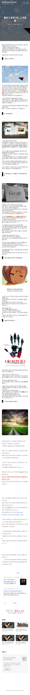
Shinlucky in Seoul (9, 2)
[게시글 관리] (9, 603)
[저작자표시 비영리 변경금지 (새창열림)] (20, 603)
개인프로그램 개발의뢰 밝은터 (13, 591)
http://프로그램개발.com (10, 588)
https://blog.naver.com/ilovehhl (12, 577)
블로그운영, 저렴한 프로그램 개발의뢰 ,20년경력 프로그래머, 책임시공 (15, 594)
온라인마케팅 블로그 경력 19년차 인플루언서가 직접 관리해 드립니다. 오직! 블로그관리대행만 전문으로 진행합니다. (10, 582)
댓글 (4, 652)
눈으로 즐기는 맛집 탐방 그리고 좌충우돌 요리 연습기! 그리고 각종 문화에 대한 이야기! (12, 664)
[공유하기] (7, 603)
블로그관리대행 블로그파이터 (10, 580)
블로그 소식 (19, 611)
